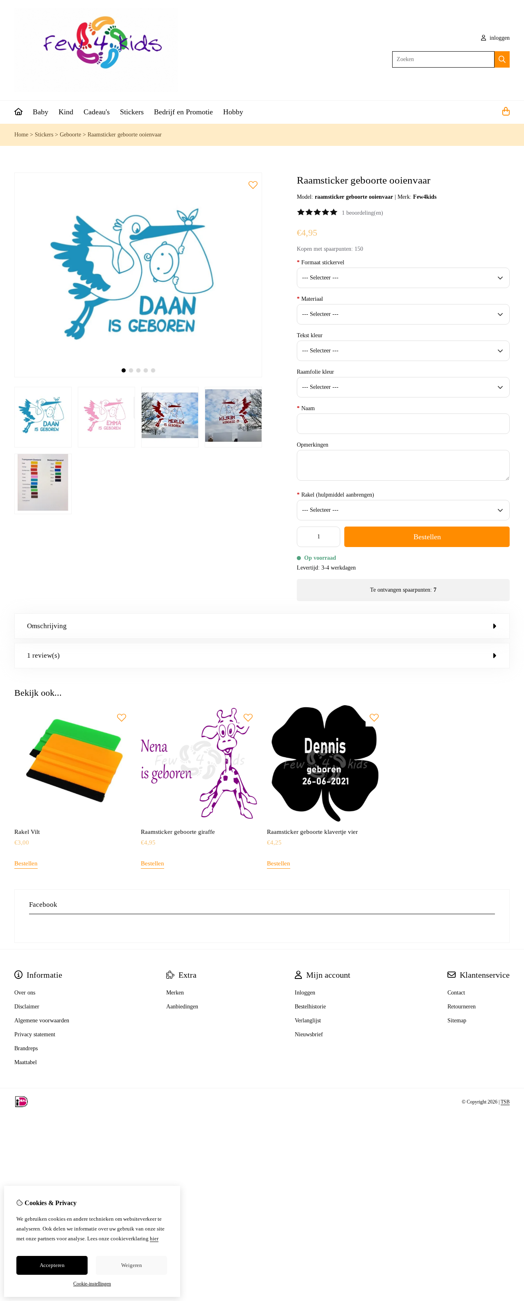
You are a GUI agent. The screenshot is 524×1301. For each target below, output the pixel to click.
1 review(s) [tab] (43, 655)
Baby (40, 112)
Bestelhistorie (310, 1007)
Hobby (233, 112)
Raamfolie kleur (315, 372)
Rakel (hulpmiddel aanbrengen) (335, 495)
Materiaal (310, 299)
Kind (66, 112)
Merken (175, 993)
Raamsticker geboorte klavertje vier (312, 832)
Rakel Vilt (27, 832)
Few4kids (424, 197)
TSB (505, 1102)
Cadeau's (97, 112)
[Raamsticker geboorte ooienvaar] (138, 375)
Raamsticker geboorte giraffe (178, 832)
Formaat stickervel (320, 262)
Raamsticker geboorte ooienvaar (125, 135)
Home (21, 135)
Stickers (132, 112)
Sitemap (456, 1020)
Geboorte (70, 135)
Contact (456, 993)
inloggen (499, 38)
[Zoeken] (502, 59)
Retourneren (461, 1007)
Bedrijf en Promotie (183, 112)
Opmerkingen (312, 445)
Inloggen (305, 993)
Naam (306, 408)
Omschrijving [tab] (47, 626)
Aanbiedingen (182, 1007)
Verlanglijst (308, 1020)
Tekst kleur (310, 335)
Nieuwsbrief (309, 1034)
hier (154, 1238)
